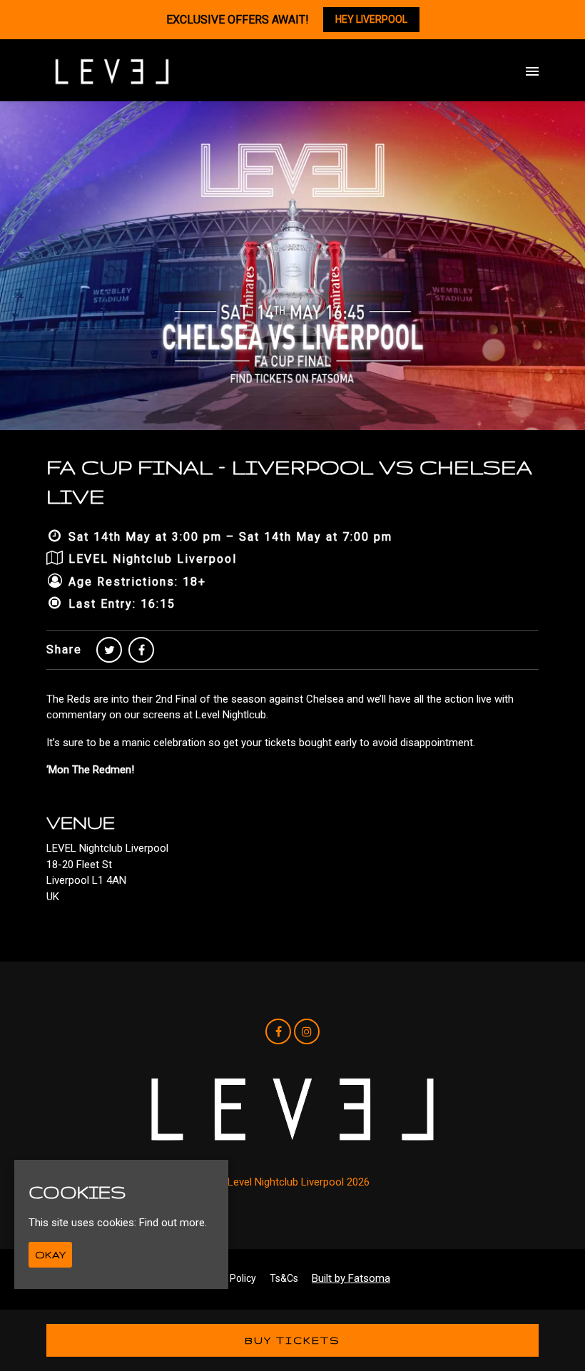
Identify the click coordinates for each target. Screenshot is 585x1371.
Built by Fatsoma (351, 1278)
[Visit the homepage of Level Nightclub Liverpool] (112, 71)
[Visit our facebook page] (141, 650)
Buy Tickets (292, 1340)
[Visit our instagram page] (307, 1032)
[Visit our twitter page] (109, 650)
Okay (50, 1254)
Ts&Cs (284, 1278)
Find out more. (173, 1222)
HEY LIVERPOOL (371, 19)
